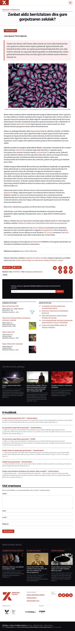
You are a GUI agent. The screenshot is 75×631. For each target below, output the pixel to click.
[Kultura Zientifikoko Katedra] (10, 612)
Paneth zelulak (24, 124)
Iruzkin (4, 493)
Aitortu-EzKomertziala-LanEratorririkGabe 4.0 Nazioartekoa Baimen (34, 627)
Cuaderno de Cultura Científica (36, 258)
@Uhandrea (35, 242)
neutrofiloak (20, 150)
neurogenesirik (47, 230)
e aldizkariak (40, 228)
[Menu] (70, 2)
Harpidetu (60, 291)
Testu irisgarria (10, 31)
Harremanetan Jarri (33, 601)
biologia (5, 274)
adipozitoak (8, 193)
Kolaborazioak (15, 9)
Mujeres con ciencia (34, 551)
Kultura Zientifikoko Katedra (36, 595)
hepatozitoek (36, 131)
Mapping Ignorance (57, 551)
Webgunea (5, 524)
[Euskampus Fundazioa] (30, 612)
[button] (55, 268)
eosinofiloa (40, 152)
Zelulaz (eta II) (31, 223)
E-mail (4, 517)
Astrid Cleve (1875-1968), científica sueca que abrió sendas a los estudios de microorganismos (37, 569)
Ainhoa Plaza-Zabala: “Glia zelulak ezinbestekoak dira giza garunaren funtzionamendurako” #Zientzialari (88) (37, 388)
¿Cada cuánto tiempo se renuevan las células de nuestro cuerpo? (39, 260)
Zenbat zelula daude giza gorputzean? (53, 223)
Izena (4, 511)
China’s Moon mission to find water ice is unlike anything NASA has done (61, 568)
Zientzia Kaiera (31, 598)
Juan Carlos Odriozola (29, 251)
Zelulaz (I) (22, 223)
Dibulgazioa (6, 9)
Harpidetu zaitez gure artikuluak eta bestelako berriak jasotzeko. (35, 287)
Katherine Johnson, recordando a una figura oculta (13, 568)
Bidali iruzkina (8, 531)
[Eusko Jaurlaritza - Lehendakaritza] (42, 612)
